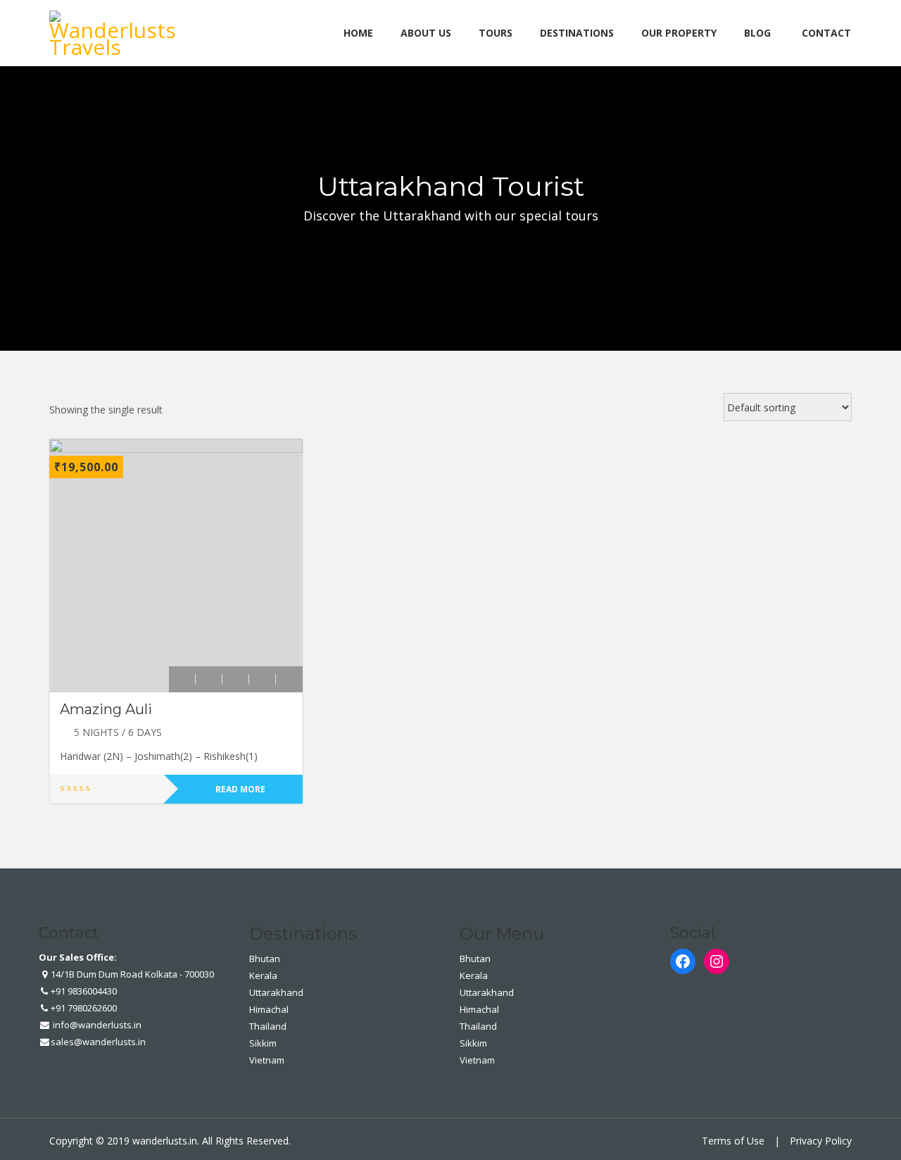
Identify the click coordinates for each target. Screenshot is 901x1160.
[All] (209, 679)
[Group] (262, 679)
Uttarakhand (276, 992)
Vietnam (266, 1060)
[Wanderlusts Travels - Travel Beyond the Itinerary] (116, 30)
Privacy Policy (821, 1140)
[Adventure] (182, 679)
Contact (826, 32)
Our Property (679, 32)
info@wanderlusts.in (96, 1024)
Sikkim (263, 1043)
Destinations (577, 32)
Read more (240, 789)
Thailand (267, 1026)
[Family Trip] (236, 679)
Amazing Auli (106, 709)
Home (358, 32)
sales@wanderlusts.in (98, 1041)
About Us (426, 32)
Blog (757, 32)
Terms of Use (733, 1140)
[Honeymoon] (289, 679)
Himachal (269, 1009)
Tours (495, 32)
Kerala (263, 975)
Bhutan (264, 958)
